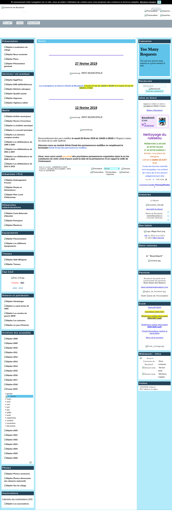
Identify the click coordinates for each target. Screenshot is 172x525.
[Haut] (168, 212)
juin (8, 407)
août (9, 415)
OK (159, 2)
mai (8, 404)
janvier (10, 394)
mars (9, 399)
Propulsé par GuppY (70, 518)
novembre (11, 423)
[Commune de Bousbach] (13, 7)
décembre (11, 426)
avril (9, 402)
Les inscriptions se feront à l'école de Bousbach (86, 87)
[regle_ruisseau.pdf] (154, 260)
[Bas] (168, 220)
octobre (10, 420)
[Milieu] (168, 216)
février (14, 396)
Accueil (16, 11)
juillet (9, 412)
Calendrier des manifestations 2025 (17, 499)
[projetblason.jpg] (154, 205)
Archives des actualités (16, 333)
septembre (12, 418)
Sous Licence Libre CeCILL (99, 518)
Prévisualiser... (111, 172)
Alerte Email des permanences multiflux (68, 148)
